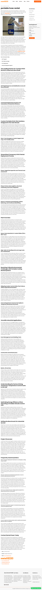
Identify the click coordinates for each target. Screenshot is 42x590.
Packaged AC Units (32, 19)
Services (20, 1)
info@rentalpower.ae (32, 33)
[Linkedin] (8, 584)
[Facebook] (4, 584)
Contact (28, 1)
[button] (22, 1)
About (17, 1)
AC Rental (30, 12)
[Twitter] (5, 584)
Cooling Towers (31, 18)
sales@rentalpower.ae (6, 562)
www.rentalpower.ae (7, 555)
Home (14, 1)
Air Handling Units (31, 16)
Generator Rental (31, 14)
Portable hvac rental (21, 51)
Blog (24, 1)
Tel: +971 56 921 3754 (5, 560)
